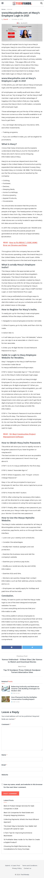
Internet (9, 9)
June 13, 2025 (15, 702)
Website (5, 775)
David (6, 19)
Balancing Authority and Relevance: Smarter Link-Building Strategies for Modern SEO (25, 689)
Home (3, 9)
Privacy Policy (17, 868)
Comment (6, 724)
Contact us (27, 868)
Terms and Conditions (29, 865)
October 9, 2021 (17, 19)
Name (4, 755)
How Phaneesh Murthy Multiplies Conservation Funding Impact (24, 698)
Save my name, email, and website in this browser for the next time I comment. (23, 786)
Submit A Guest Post (12, 865)
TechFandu (25, 875)
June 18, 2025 (16, 693)
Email (4, 765)
